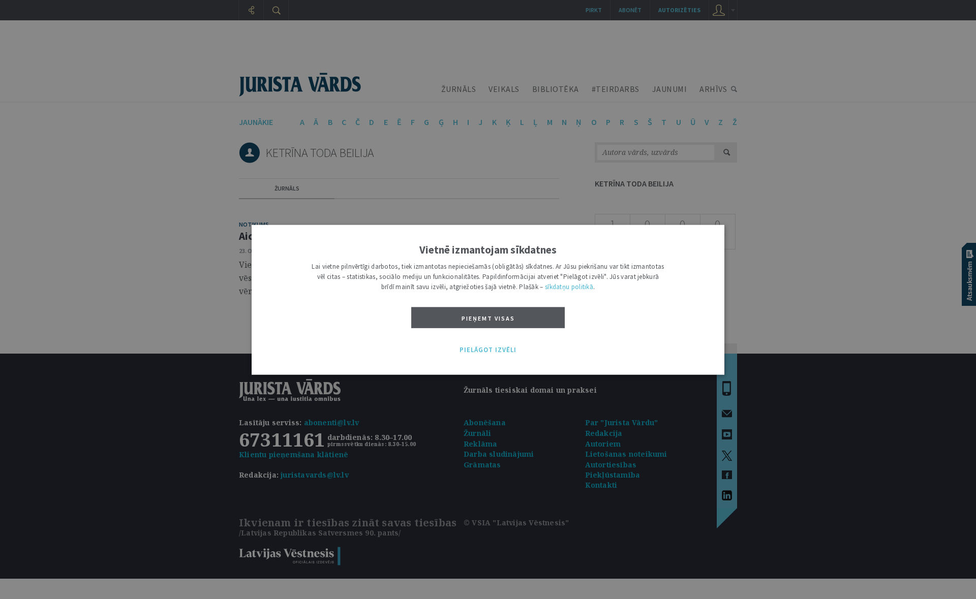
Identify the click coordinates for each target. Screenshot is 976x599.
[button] (488, 350)
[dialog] (488, 299)
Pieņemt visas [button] (488, 318)
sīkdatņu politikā (569, 286)
